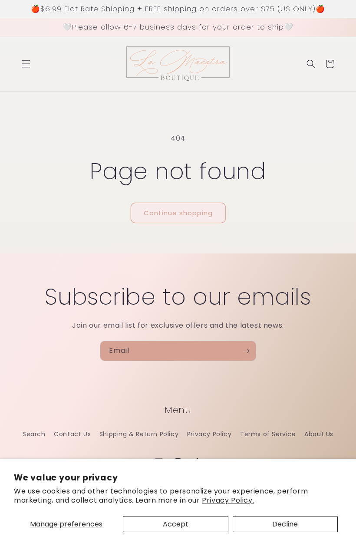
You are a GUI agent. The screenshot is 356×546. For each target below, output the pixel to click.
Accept (175, 524)
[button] (26, 63)
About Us (318, 434)
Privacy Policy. (228, 500)
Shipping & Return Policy (138, 434)
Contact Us (72, 434)
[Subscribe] (246, 351)
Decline (285, 524)
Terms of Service (268, 434)
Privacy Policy (209, 434)
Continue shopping (178, 212)
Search (34, 434)
